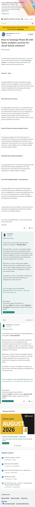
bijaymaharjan (16, 466)
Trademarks (4, 501)
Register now (5, 13)
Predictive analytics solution (12, 457)
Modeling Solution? (9, 476)
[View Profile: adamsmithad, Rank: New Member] (3, 34)
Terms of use (24, 498)
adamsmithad (9, 33)
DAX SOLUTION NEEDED (11, 464)
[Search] (22, 19)
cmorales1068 (16, 487)
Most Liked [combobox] (29, 320)
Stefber (15, 479)
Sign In (31, 19)
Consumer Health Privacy (22, 503)
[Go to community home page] (12, 19)
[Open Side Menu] (2, 19)
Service (4, 23)
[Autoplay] (15, 446)
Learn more (21, 29)
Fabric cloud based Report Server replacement (17, 470)
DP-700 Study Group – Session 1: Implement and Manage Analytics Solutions (18, 484)
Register (26, 19)
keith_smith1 (14, 472)
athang (14, 459)
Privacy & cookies (15, 498)
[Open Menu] (33, 23)
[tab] (17, 446)
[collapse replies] (17, 323)
